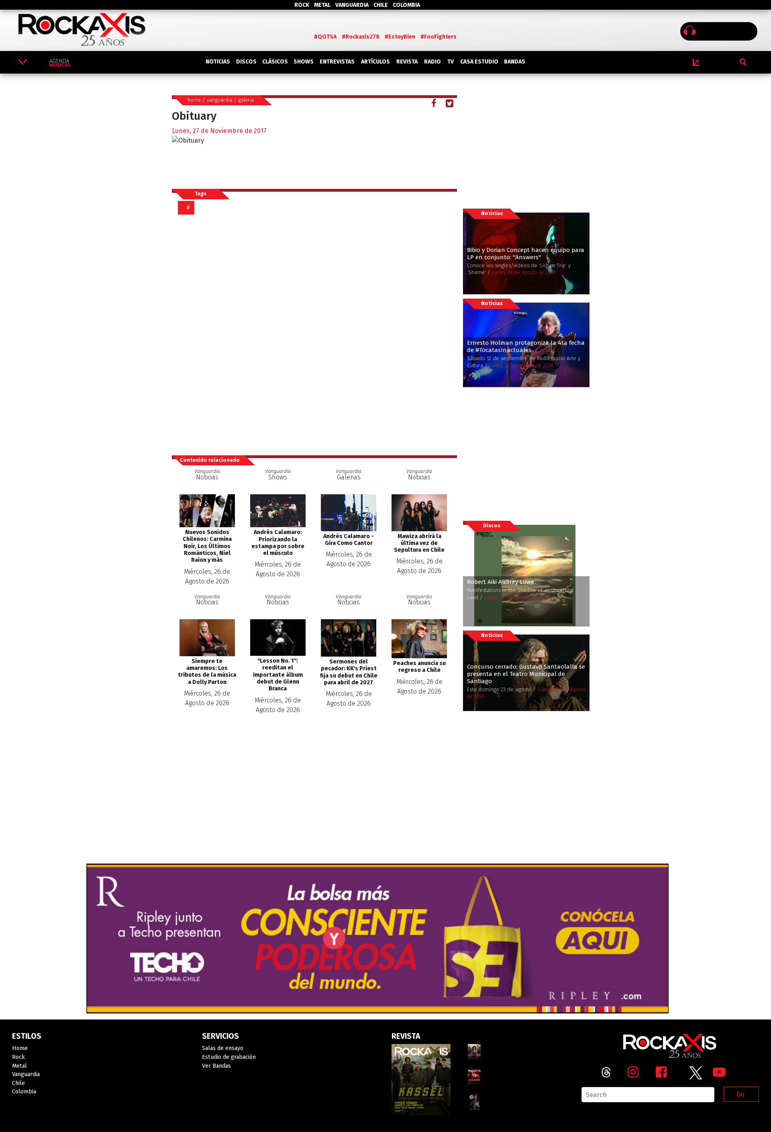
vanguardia (219, 100)
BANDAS (514, 61)
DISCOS (246, 61)
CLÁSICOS (275, 61)
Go (740, 1094)
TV (450, 61)
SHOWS (304, 61)
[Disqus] (317, 334)
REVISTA (407, 61)
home (194, 100)
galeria (246, 100)
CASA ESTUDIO (479, 61)
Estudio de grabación (229, 1057)
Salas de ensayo (222, 1048)
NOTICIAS (218, 61)
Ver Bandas (216, 1065)
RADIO (432, 61)
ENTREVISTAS (337, 61)
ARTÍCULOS (375, 61)
